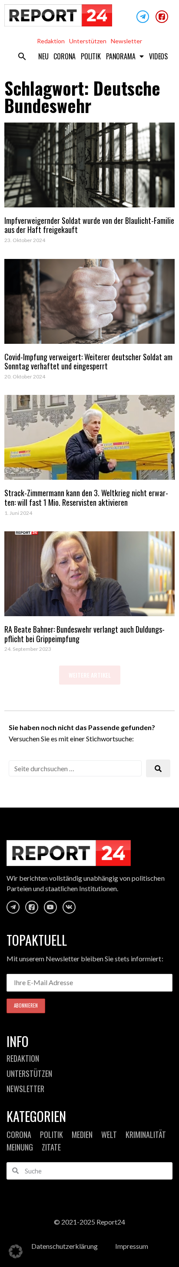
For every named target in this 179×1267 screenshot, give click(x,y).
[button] (22, 56)
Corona (64, 56)
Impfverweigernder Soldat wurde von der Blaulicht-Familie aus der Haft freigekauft (89, 225)
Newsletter (126, 41)
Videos (158, 56)
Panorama (120, 56)
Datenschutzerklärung (64, 1246)
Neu (43, 56)
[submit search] (158, 768)
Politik (91, 56)
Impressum (131, 1246)
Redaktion (51, 41)
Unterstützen (87, 41)
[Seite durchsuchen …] (75, 768)
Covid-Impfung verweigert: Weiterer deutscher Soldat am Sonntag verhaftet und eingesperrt (88, 361)
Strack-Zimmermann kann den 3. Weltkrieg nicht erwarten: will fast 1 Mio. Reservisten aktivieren (86, 497)
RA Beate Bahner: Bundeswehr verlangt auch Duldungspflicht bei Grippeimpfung (84, 634)
